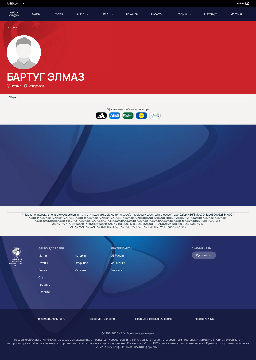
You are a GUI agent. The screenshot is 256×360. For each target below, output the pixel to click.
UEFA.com (117, 255)
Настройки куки (205, 319)
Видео (42, 270)
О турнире (81, 263)
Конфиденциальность (51, 319)
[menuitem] (38, 14)
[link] (36, 14)
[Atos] (114, 115)
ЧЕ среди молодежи (14, 14)
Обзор (13, 97)
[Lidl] (141, 115)
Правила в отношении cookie (153, 319)
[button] (82, 14)
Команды (44, 285)
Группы (43, 263)
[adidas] (101, 115)
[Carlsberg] (128, 115)
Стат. (41, 277)
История (80, 255)
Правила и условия (102, 319)
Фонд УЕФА (118, 263)
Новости (44, 292)
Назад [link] (14, 27)
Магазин (80, 270)
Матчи (42, 255)
